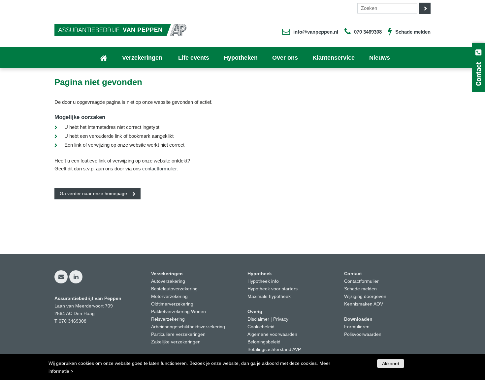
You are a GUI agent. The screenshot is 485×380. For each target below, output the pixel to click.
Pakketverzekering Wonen (178, 311)
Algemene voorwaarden (272, 334)
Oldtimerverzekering (172, 304)
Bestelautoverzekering (174, 288)
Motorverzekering (169, 296)
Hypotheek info (263, 281)
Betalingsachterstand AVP (274, 349)
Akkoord (390, 363)
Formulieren (357, 326)
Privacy (280, 319)
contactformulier (159, 168)
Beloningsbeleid (263, 341)
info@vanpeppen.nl (315, 32)
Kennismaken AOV (363, 304)
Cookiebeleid (261, 326)
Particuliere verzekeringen (178, 334)
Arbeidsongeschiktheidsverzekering (188, 326)
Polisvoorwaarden (362, 334)
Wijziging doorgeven (365, 296)
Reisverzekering (168, 319)
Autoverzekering (168, 281)
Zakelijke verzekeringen (176, 341)
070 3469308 (368, 32)
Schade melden (413, 32)
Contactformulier (361, 281)
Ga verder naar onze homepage (93, 193)
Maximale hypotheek (269, 296)
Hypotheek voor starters (272, 288)
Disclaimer (258, 319)
